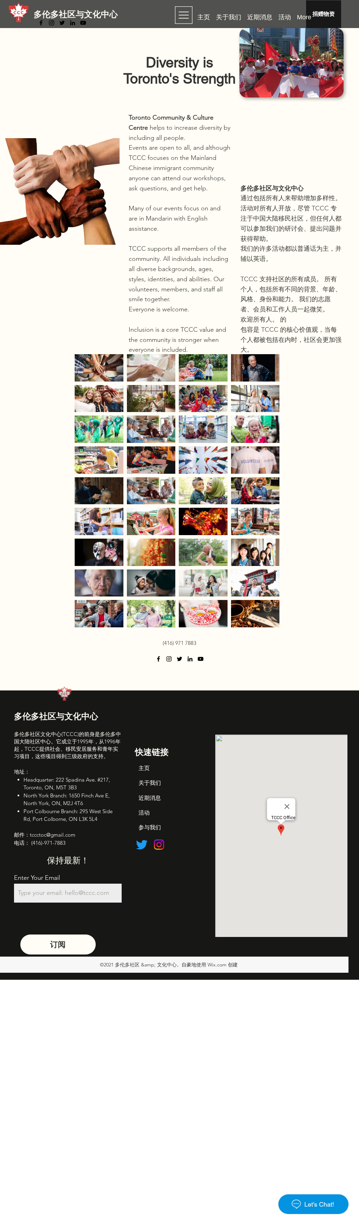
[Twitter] (62, 22)
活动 (144, 813)
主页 (144, 768)
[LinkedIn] (72, 22)
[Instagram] (51, 22)
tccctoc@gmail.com (52, 834)
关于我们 (149, 783)
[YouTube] (83, 22)
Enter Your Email (37, 878)
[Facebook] (41, 22)
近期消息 (149, 798)
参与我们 (149, 827)
